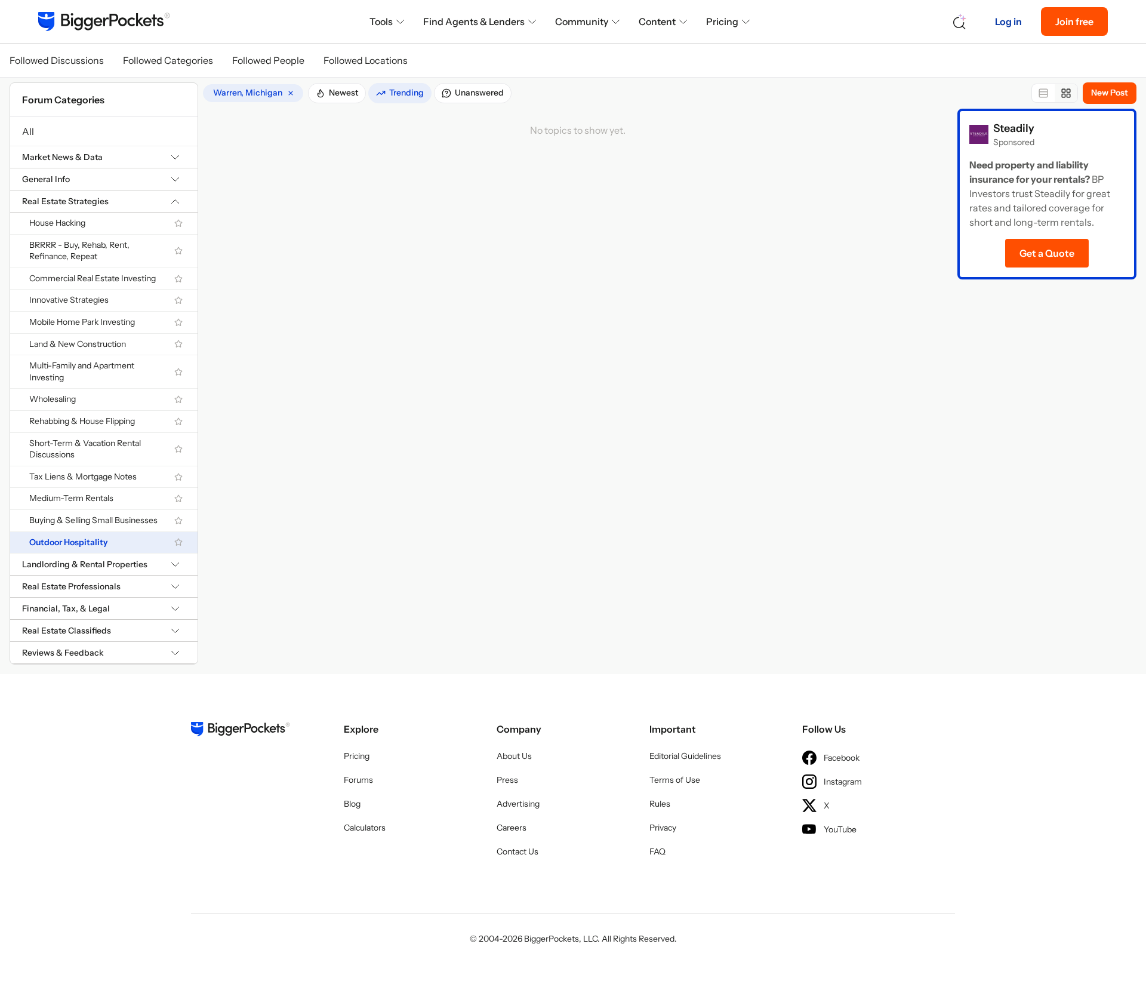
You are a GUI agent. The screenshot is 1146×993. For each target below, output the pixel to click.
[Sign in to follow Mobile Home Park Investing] (178, 322)
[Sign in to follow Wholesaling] (178, 399)
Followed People (268, 60)
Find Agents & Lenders (474, 21)
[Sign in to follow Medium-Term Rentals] (178, 498)
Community (581, 21)
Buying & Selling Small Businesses (93, 520)
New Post (1109, 92)
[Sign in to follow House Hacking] (178, 223)
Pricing (722, 21)
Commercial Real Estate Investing (92, 278)
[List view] (1043, 93)
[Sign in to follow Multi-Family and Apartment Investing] (178, 372)
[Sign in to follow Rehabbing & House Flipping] (178, 421)
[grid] (253, 93)
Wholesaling (52, 398)
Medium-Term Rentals (71, 498)
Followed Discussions (57, 60)
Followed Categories (168, 60)
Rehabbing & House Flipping (82, 421)
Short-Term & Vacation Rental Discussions (85, 449)
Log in (1008, 21)
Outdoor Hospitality (68, 542)
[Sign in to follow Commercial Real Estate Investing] (178, 279)
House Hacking (57, 222)
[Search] (959, 22)
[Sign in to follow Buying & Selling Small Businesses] (178, 521)
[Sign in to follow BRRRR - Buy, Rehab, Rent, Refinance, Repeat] (178, 251)
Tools (381, 21)
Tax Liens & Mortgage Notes (83, 476)
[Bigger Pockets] (104, 21)
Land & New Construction (77, 344)
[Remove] (290, 93)
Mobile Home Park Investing (82, 321)
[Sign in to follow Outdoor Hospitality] (178, 542)
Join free (1074, 21)
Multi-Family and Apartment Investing (81, 371)
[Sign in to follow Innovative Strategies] (178, 300)
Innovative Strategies (69, 299)
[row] (253, 93)
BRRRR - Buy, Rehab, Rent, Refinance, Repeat (79, 250)
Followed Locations (366, 60)
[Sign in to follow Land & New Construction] (178, 344)
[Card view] (1066, 93)
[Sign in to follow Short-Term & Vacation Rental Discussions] (178, 449)
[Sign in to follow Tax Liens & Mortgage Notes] (178, 477)
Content (657, 21)
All (28, 131)
